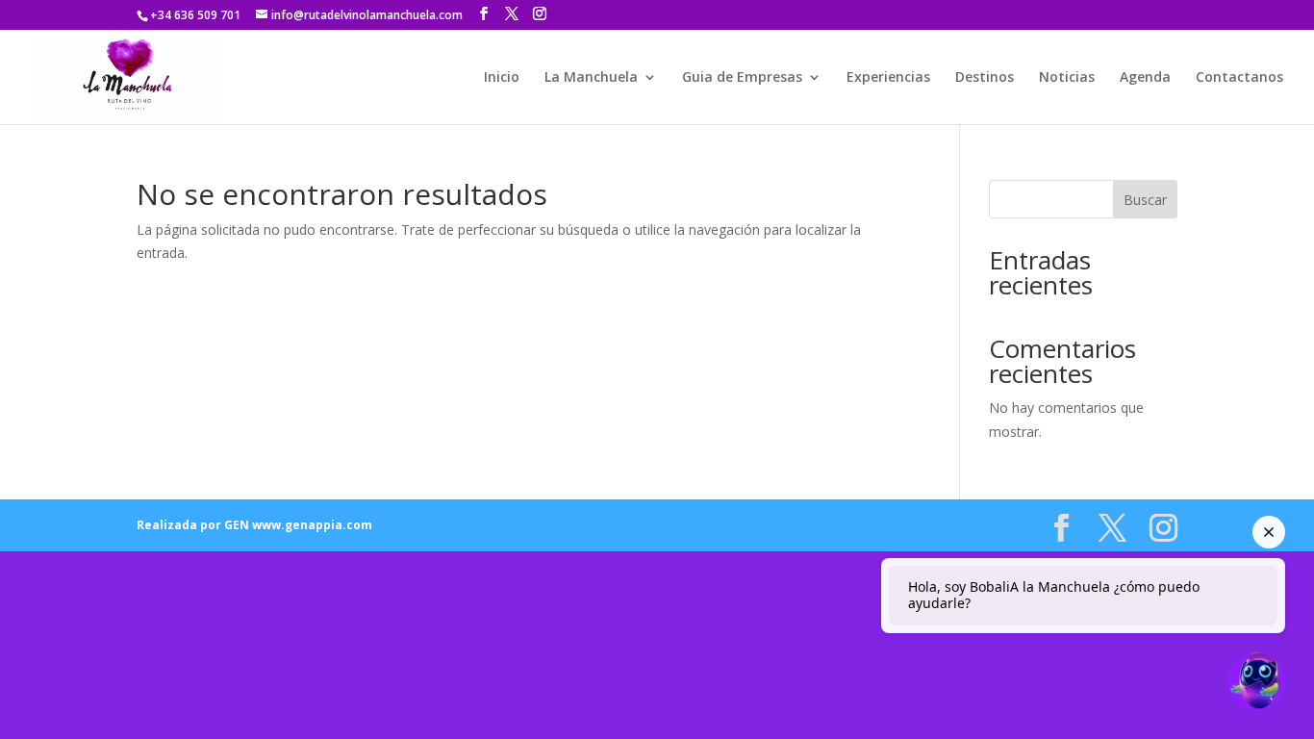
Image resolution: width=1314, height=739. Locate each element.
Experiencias (888, 78)
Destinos (984, 78)
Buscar (1145, 200)
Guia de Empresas (742, 78)
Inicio (501, 78)
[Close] (1268, 532)
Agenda (1145, 78)
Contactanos (1239, 78)
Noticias (1067, 78)
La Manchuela (591, 78)
